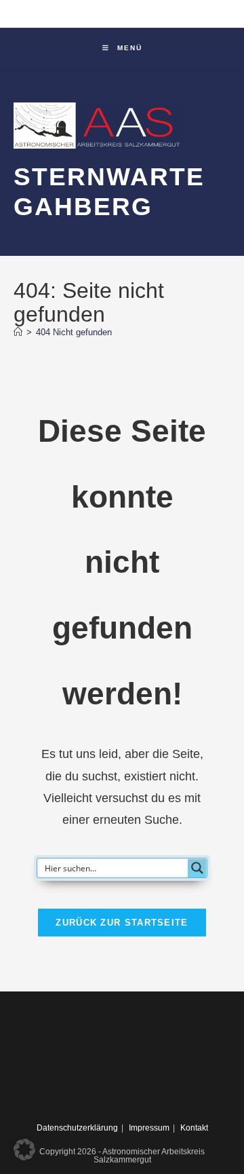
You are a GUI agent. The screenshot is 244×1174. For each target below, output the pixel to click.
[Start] (18, 332)
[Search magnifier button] (197, 867)
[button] (24, 1149)
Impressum (149, 1128)
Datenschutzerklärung (77, 1128)
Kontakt (194, 1128)
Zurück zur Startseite (122, 922)
